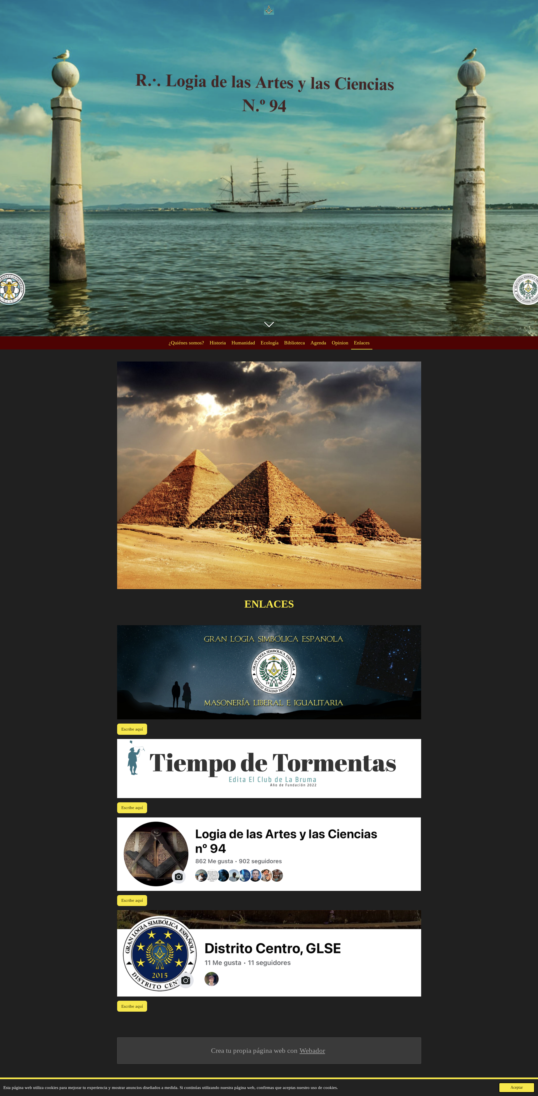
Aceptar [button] (517, 1087)
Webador (312, 1050)
